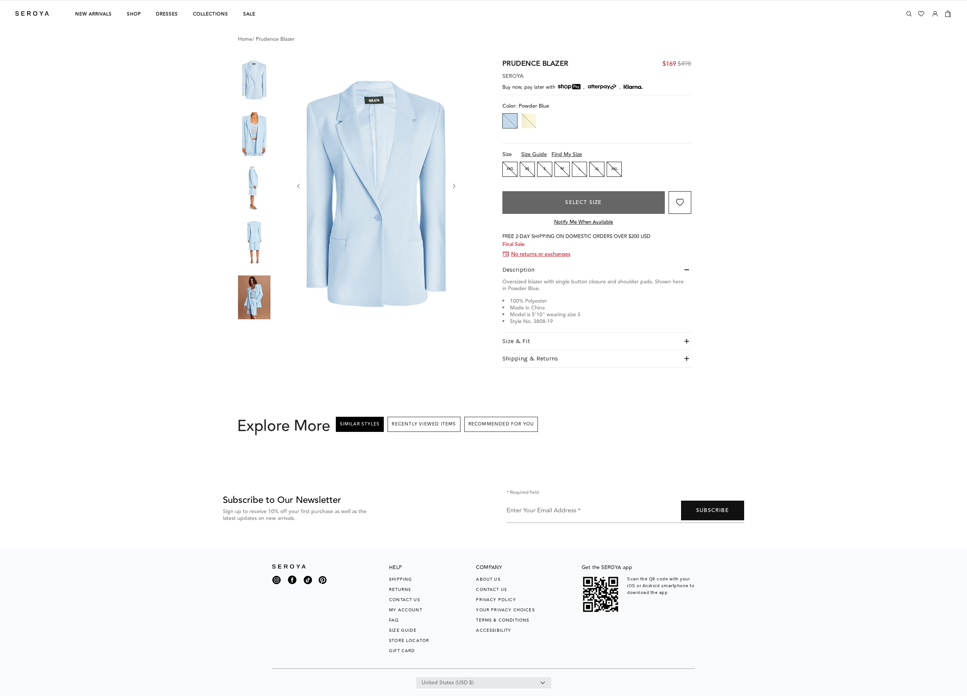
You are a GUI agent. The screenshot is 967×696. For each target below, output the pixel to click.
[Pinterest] (322, 584)
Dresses (167, 14)
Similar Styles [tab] (360, 424)
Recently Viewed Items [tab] (424, 424)
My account (405, 610)
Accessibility (493, 630)
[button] (254, 80)
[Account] (935, 12)
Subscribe (712, 510)
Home (245, 39)
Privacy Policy (496, 600)
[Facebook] (292, 584)
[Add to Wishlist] (680, 202)
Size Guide (534, 154)
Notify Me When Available (583, 222)
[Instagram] (276, 582)
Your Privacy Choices (505, 610)
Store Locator (409, 640)
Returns (400, 589)
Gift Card (402, 651)
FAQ (394, 620)
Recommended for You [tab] (501, 424)
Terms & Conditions (502, 620)
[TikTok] (307, 582)
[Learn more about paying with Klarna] (633, 86)
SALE (249, 14)
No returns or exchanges (540, 254)
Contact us (491, 589)
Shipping (400, 579)
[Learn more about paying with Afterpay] (602, 87)
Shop (134, 14)
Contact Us (404, 600)
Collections (210, 14)
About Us (488, 579)
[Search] (909, 14)
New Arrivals (93, 14)
